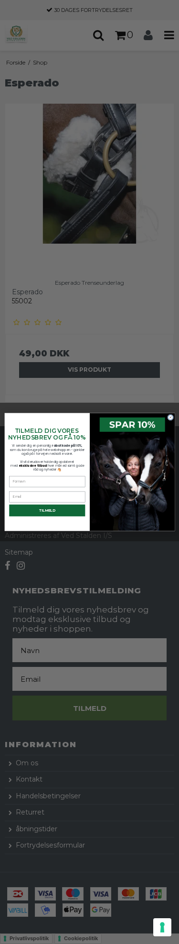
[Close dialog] (170, 417)
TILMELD (47, 510)
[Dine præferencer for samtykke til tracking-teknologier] (162, 927)
